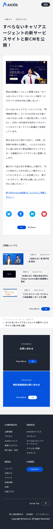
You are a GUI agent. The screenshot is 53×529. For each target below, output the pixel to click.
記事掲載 (8, 482)
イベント (8, 477)
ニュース (17, 319)
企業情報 (8, 431)
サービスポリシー (43, 514)
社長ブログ (9, 491)
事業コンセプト (11, 445)
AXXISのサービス (33, 431)
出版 (7, 486)
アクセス (8, 436)
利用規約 (29, 514)
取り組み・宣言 (11, 450)
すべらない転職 (33, 448)
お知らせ (29, 319)
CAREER (30, 461)
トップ (6, 319)
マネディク (31, 452)
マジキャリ (31, 436)
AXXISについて (11, 440)
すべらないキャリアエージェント (34, 442)
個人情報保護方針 (16, 514)
